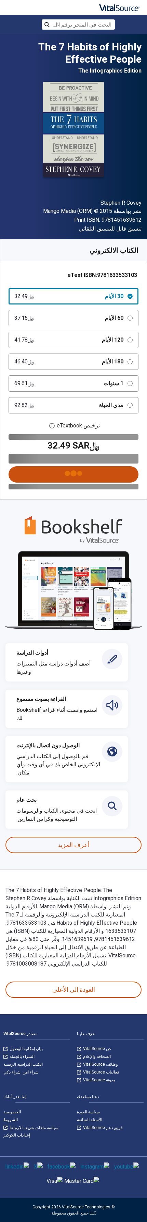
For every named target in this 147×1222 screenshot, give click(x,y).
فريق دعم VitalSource (102, 1127)
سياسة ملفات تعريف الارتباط (33, 1127)
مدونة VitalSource (98, 1080)
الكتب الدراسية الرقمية (23, 1064)
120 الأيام (68, 339)
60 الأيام (68, 318)
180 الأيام (68, 361)
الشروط (10, 1119)
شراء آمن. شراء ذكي (21, 1072)
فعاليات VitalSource (100, 1072)
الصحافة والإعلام (96, 1056)
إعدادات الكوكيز (16, 1135)
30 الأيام (68, 296)
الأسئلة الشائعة (89, 1119)
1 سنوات (68, 383)
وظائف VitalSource (100, 1064)
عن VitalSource (96, 1048)
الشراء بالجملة (22, 1056)
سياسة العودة (88, 1112)
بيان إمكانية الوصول (26, 1048)
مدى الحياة (68, 405)
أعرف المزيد (74, 844)
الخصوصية (12, 1112)
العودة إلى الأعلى (73, 989)
